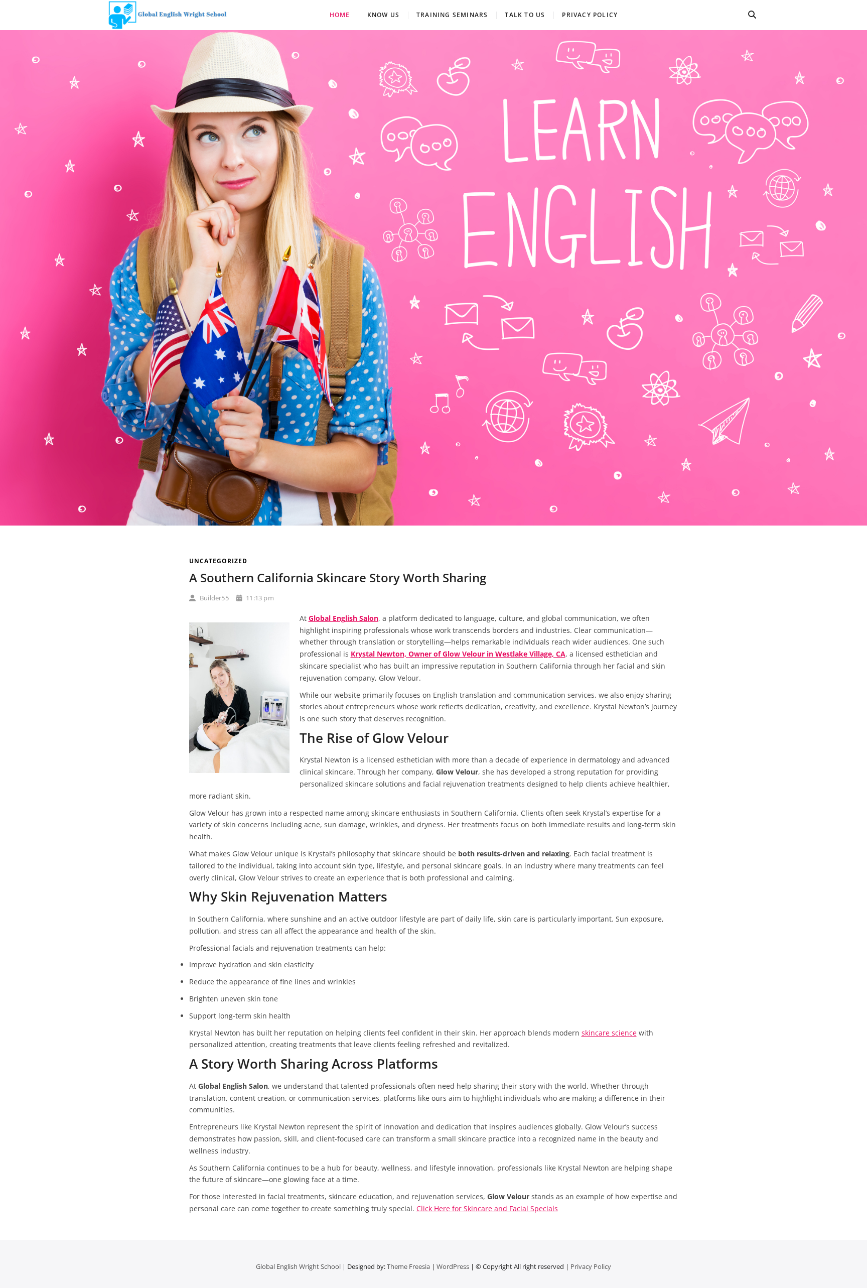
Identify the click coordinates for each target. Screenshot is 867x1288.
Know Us (383, 15)
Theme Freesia (408, 1266)
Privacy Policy (590, 15)
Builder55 (213, 597)
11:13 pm (259, 597)
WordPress (453, 1266)
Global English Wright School (298, 1266)
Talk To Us (525, 15)
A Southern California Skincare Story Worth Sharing (337, 577)
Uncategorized (218, 561)
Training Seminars (452, 15)
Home (340, 15)
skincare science (609, 1033)
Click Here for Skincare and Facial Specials (487, 1208)
